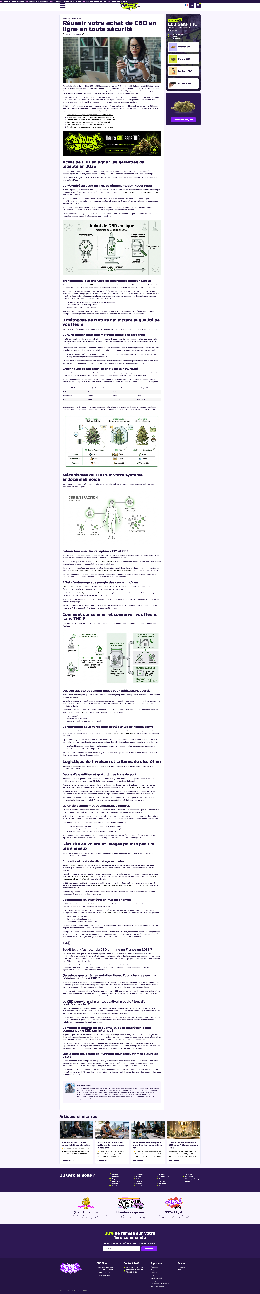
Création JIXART (82, 1290)
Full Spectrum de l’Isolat (89, 593)
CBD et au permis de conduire (83, 877)
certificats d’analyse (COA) (83, 285)
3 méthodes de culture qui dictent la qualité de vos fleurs (90, 117)
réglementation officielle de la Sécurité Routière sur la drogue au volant (119, 885)
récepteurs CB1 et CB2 (105, 562)
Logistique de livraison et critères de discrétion (86, 125)
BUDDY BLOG (74, 18)
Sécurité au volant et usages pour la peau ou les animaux (90, 127)
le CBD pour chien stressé (112, 913)
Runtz (82, 712)
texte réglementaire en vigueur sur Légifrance (139, 192)
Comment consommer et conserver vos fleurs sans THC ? (90, 122)
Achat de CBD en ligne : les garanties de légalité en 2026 (90, 115)
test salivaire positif (73, 865)
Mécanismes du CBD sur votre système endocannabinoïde (91, 120)
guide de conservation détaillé (122, 733)
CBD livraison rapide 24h (134, 787)
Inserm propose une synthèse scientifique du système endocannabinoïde (101, 570)
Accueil (65, 18)
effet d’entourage (71, 586)
